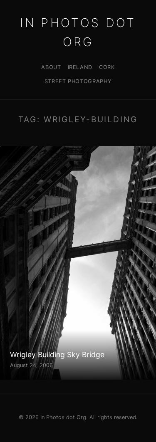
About (51, 67)
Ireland (80, 67)
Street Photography (78, 81)
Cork (107, 67)
